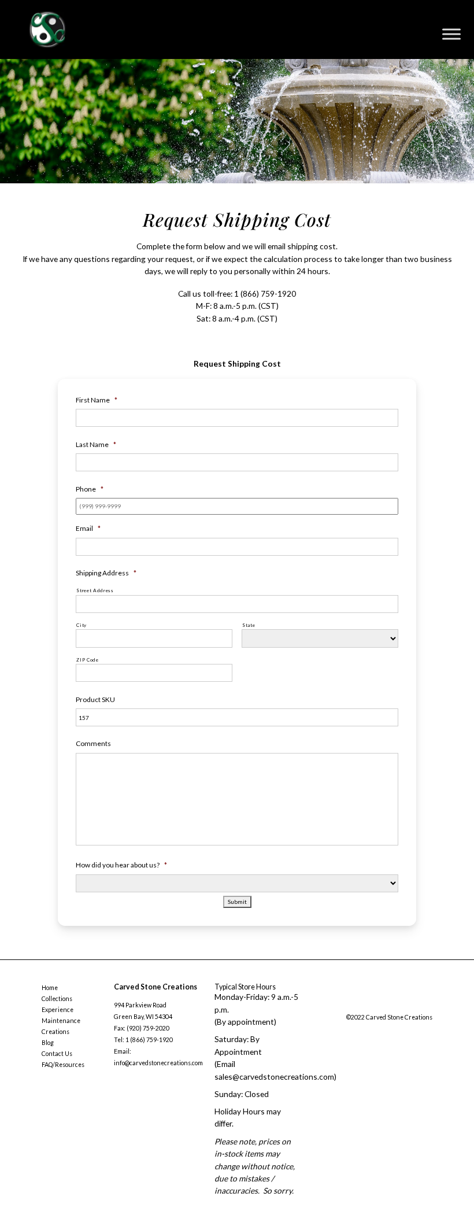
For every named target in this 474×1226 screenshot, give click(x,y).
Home (50, 987)
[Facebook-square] (349, 1004)
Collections (57, 998)
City (81, 625)
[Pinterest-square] (396, 1004)
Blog (48, 1042)
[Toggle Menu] (451, 33)
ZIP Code (87, 660)
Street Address (94, 590)
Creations (55, 1031)
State (248, 625)
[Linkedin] (419, 1004)
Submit (237, 901)
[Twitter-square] (372, 1004)
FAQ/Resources (63, 1064)
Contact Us (57, 1053)
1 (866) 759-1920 (265, 293)
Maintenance (61, 1020)
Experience (57, 1009)
